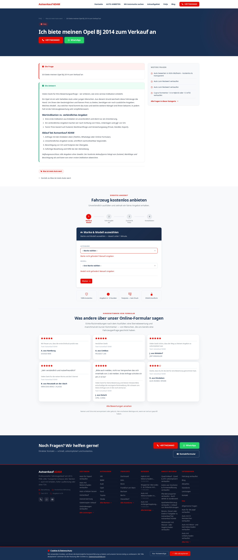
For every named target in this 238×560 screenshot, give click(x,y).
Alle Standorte (126, 503)
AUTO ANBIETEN (113, 4)
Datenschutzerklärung (97, 556)
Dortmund (124, 476)
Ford (102, 491)
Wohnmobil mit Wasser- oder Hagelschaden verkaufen (167, 526)
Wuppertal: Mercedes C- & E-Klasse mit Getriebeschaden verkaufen (149, 486)
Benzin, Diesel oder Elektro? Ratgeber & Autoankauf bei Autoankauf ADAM (169, 515)
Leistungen (186, 491)
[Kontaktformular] (52, 499)
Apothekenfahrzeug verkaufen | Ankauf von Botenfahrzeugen (169, 505)
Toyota (102, 495)
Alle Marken (105, 503)
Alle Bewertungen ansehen (119, 406)
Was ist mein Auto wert (54, 18)
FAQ (40, 18)
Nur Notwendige (159, 553)
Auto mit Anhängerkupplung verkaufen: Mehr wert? (148, 503)
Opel (102, 488)
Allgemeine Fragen (189, 506)
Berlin (122, 495)
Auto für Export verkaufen (86, 477)
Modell (83, 261)
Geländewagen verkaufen (86, 507)
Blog (173, 4)
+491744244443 (190, 4)
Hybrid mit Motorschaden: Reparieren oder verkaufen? (147, 477)
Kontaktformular (188, 454)
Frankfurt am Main (127, 488)
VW (101, 476)
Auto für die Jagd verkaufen (188, 510)
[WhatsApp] (46, 499)
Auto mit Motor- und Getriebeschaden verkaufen (190, 527)
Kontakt (185, 495)
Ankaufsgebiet (153, 4)
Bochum (123, 491)
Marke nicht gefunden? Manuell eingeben (97, 256)
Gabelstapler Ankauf (88, 502)
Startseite (98, 4)
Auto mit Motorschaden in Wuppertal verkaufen (149, 494)
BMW (102, 480)
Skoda (102, 499)
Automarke (85, 246)
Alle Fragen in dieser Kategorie (163, 101)
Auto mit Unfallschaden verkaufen (187, 535)
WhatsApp (76, 40)
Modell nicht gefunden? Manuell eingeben (97, 271)
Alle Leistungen (86, 512)
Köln (122, 480)
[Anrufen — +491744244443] (41, 499)
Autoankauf (49, 4)
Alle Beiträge (146, 510)
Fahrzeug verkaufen (190, 476)
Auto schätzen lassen (88, 491)
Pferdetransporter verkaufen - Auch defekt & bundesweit (169, 496)
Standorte (186, 488)
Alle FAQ (185, 542)
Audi (102, 484)
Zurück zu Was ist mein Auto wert (56, 178)
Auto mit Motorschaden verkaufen (85, 485)
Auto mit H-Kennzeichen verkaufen (187, 518)
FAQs (165, 4)
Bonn (122, 484)
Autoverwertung (86, 499)
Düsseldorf (124, 499)
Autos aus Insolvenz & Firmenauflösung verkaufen (169, 487)
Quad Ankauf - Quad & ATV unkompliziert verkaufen (169, 478)
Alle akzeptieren (181, 553)
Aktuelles (185, 484)
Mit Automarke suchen (134, 4)
